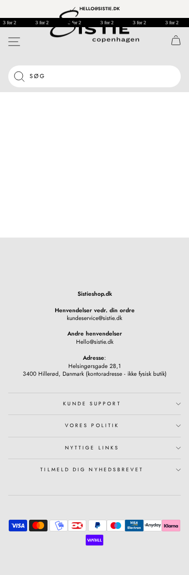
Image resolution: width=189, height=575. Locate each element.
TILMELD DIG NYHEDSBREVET (91, 469)
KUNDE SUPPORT (92, 403)
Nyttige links (92, 447)
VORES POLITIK (92, 425)
